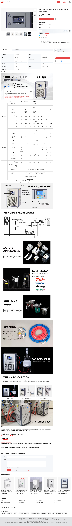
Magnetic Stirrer (56, 502)
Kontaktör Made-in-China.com (42, 518)
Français (22, 519)
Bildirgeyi (24, 518)
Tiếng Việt (57, 519)
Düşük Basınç (10, 513)
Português (19, 519)
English (12, 519)
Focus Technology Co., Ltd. (35, 521)
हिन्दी (48, 519)
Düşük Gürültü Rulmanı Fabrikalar (46, 513)
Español (15, 519)
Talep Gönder (62, 58)
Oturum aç (69, 2)
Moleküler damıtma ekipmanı (5, 502)
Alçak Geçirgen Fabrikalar (35, 513)
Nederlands (37, 519)
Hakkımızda (20, 518)
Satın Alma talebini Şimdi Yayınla (26, 470)
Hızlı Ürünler (48, 518)
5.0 (59, 51)
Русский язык (26, 519)
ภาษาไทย (51, 519)
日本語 (46, 519)
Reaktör (2, 500)
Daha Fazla (3, 515)
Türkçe (54, 519)
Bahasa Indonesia (62, 519)
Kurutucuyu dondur (4, 504)
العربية (40, 519)
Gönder (9, 470)
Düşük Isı (15, 513)
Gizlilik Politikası (35, 518)
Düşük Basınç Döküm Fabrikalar (24, 513)
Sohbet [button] (63, 61)
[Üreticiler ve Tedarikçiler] (6, 2)
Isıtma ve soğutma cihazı (57, 500)
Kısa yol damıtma (21, 502)
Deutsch (34, 519)
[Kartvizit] (69, 53)
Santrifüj (20, 504)
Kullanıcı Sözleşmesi (29, 518)
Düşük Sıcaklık (4, 513)
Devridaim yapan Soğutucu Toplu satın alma (60, 513)
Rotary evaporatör (21, 500)
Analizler (52, 518)
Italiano (30, 519)
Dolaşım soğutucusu (39, 500)
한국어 (43, 519)
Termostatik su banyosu (39, 502)
